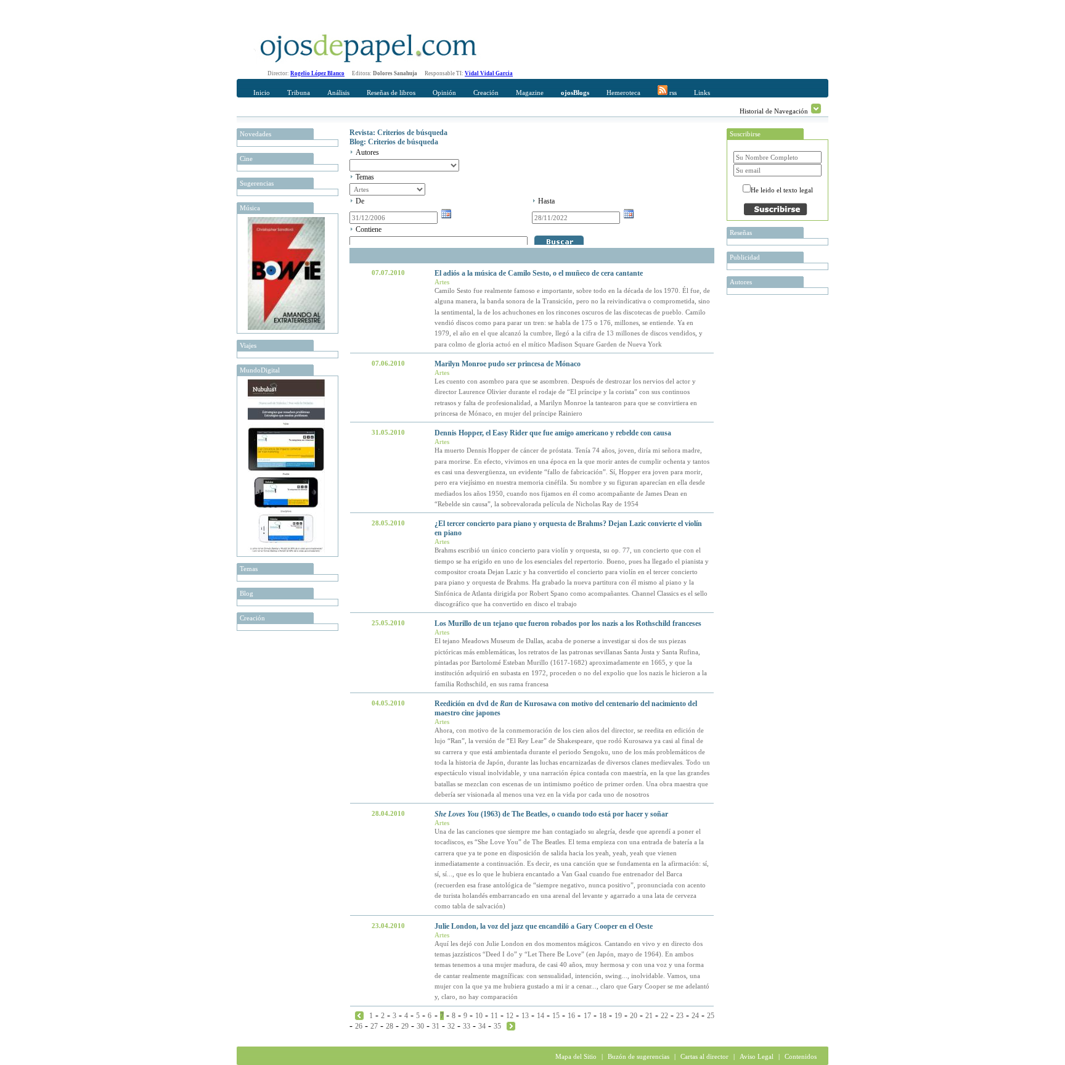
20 (633, 1015)
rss (672, 92)
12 (509, 1015)
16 (571, 1015)
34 (482, 1026)
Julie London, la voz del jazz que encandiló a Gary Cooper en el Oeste (544, 926)
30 (420, 1026)
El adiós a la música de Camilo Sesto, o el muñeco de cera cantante (539, 273)
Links (702, 92)
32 (451, 1026)
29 (405, 1026)
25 (710, 1015)
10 (479, 1015)
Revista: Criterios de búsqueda (398, 132)
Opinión (444, 92)
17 (587, 1015)
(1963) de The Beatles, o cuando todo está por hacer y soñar (551, 814)
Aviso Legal (756, 1056)
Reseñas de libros (391, 92)
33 (466, 1026)
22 (664, 1015)
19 (618, 1015)
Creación (486, 92)
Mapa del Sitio (576, 1056)
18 (602, 1015)
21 (649, 1015)
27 (374, 1026)
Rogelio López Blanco (317, 73)
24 (695, 1015)
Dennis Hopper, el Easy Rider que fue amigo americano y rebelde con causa (553, 433)
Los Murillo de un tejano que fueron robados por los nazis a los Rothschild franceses (568, 623)
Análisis (338, 92)
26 (358, 1026)
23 (679, 1015)
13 (525, 1015)
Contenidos (801, 1056)
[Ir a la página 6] (359, 1015)
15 (556, 1015)
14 (540, 1015)
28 (389, 1026)
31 (435, 1026)
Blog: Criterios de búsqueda (393, 142)
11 (494, 1015)
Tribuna (298, 92)
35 (497, 1026)
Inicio (261, 92)
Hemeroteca (623, 92)
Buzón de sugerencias (638, 1056)
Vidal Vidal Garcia (489, 73)
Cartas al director (704, 1056)
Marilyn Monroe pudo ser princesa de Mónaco (508, 364)
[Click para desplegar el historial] (816, 108)
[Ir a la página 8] (511, 1025)
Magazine (530, 92)
